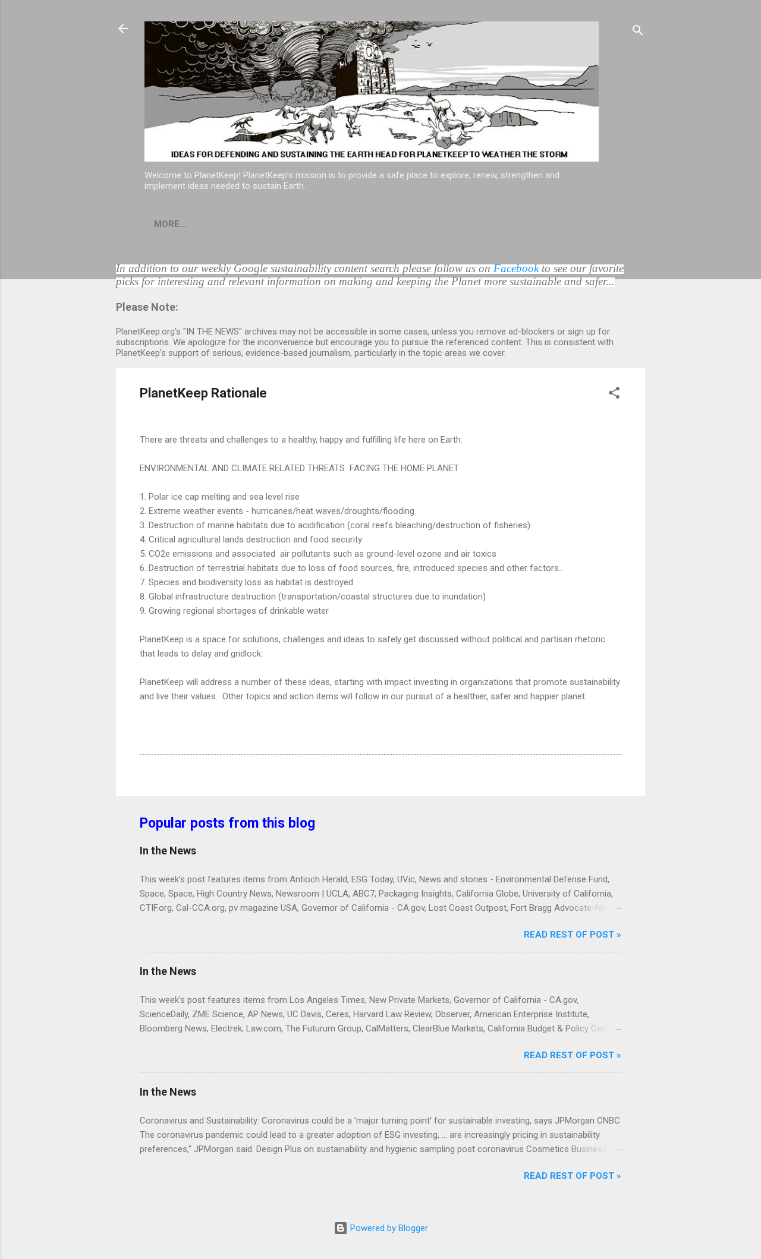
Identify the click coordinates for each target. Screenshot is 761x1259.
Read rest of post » (572, 934)
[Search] (638, 32)
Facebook (516, 268)
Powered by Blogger (388, 1228)
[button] (614, 395)
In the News (168, 850)
